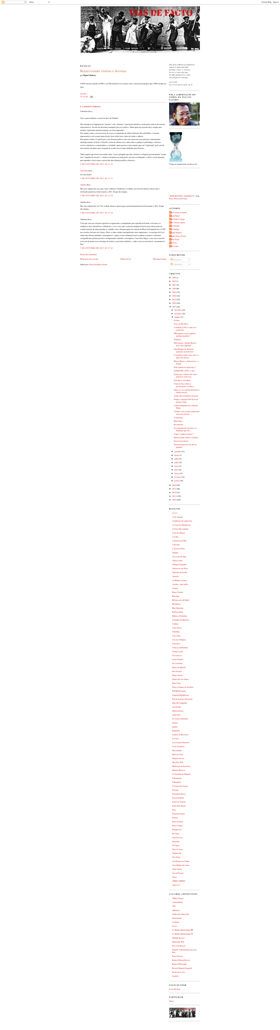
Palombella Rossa (179, 794)
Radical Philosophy (179, 964)
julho (176, 459)
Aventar (175, 588)
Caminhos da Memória (180, 620)
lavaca (174, 926)
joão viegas (174, 246)
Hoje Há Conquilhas (179, 703)
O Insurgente (177, 778)
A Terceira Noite (178, 548)
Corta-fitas (176, 643)
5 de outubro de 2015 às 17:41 (96, 248)
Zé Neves (173, 243)
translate (175, 976)
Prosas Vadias (177, 825)
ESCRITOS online (179, 691)
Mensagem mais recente (89, 259)
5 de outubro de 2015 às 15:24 (96, 212)
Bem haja (175, 596)
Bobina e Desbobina (179, 616)
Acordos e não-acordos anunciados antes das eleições (186, 412)
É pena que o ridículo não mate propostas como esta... (185, 375)
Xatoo (174, 877)
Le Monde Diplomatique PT (182, 934)
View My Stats (174, 989)
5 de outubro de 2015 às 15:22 (96, 195)
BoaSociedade (177, 612)
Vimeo (184, 198)
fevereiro (178, 477)
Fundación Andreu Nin (180, 914)
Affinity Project (178, 898)
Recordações (178, 424)
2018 (174, 296)
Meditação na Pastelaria (181, 766)
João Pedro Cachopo (177, 219)
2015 (174, 307)
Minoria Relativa (178, 770)
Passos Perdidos (178, 798)
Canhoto (175, 624)
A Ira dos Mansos (178, 533)
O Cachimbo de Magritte (181, 774)
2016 (174, 303)
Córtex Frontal (177, 659)
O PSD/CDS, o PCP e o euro (184, 371)
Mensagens (177, 259)
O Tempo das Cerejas (180, 786)
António (83, 184)
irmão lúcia (176, 715)
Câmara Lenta (177, 651)
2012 (174, 492)
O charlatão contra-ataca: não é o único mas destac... (186, 356)
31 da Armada (177, 517)
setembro (178, 451)
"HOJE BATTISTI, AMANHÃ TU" (182, 196)
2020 (174, 288)
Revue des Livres (178, 972)
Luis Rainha (174, 229)
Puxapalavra (176, 829)
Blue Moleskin (177, 608)
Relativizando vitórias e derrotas (103, 71)
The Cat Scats (177, 849)
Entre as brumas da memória (183, 687)
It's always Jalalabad (180, 718)
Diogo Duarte (175, 216)
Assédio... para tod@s (180, 584)
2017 (174, 299)
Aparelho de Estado (179, 572)
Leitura (176, 320)
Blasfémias (176, 604)
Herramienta (177, 918)
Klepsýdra (176, 730)
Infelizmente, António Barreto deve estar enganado (185, 344)
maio (176, 466)
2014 (174, 485)
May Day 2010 (177, 762)
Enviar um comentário (88, 254)
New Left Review (179, 946)
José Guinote (175, 226)
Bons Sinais (178, 421)
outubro (177, 317)
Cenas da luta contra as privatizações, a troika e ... (185, 385)
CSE (174, 906)
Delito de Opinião (179, 667)
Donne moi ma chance (180, 679)
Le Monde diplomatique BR (182, 930)
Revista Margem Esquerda (182, 968)
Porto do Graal (177, 821)
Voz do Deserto (178, 873)
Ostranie (175, 790)
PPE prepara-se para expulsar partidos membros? (185, 334)
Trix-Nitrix (176, 857)
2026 (174, 277)
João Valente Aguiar (177, 222)
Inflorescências (177, 711)
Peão (174, 810)
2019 (174, 292)
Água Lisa (176, 885)
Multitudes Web (178, 942)
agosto (177, 455)
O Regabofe (176, 782)
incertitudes (176, 707)
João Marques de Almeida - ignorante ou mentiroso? (184, 350)
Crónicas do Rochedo (180, 647)
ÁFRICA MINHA (178, 881)
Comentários (177, 264)
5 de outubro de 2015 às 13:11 (96, 178)
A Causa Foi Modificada (181, 525)
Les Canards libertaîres (181, 742)
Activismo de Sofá (179, 556)
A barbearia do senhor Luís (182, 521)
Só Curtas (175, 845)
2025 (174, 281)
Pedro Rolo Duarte (179, 806)
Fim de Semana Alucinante (182, 699)
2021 (174, 285)
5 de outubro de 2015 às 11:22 (96, 164)
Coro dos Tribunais (179, 639)
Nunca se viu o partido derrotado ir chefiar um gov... (187, 391)
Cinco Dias (176, 636)
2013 (174, 489)
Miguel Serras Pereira (178, 236)
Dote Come (176, 683)
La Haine (175, 922)
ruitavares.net (177, 837)
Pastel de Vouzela (179, 802)
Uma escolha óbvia (181, 324)
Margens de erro (178, 758)
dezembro (178, 310)
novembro (178, 313)
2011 (174, 496)
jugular (174, 726)
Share (83, 94)
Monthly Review (178, 938)
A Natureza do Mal (179, 540)
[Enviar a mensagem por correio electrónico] (91, 96)
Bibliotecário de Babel (180, 600)
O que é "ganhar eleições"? (184, 434)
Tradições (177, 339)
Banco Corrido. (177, 592)
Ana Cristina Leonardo (178, 212)
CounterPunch (177, 902)
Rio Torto (175, 833)
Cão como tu (177, 655)
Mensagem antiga (159, 259)
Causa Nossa (177, 628)
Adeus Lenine (177, 560)
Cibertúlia (176, 631)
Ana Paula (84, 170)
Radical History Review (181, 960)
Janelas (175, 723)
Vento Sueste (177, 869)
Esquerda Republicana (180, 695)
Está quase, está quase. (182, 380)
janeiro (177, 480)
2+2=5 (174, 513)
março (177, 473)
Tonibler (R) (176, 853)
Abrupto (175, 552)
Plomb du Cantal (178, 814)
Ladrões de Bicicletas (180, 734)
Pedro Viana (174, 239)
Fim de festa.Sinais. (181, 441)
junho (176, 462)
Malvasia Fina (177, 754)
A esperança (178, 417)
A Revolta (176, 544)
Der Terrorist (177, 671)
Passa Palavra (174, 198)
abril (176, 469)
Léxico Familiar (178, 746)
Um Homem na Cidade (180, 861)
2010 (174, 500)
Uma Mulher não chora (180, 865)
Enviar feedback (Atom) (98, 264)
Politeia (175, 817)
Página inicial (125, 259)
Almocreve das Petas (180, 568)
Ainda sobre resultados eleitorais (186, 396)
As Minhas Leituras (179, 580)
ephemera (176, 910)
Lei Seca (175, 738)
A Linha (175, 537)
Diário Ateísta (177, 675)
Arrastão (175, 576)
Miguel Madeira (176, 232)
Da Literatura (177, 663)
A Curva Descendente (180, 529)
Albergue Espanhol (179, 564)
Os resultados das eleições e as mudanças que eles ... (185, 429)
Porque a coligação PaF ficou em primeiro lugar (186, 400)
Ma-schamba (177, 750)
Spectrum (175, 841)
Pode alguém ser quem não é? (185, 367)
